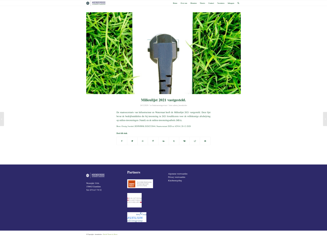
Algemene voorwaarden (177, 173)
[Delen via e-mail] (205, 141)
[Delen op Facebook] (122, 141)
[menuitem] (175, 3)
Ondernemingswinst (159, 105)
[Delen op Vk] (184, 141)
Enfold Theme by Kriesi (110, 234)
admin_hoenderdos (180, 105)
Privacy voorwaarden (176, 177)
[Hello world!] (2, 119)
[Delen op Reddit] (195, 141)
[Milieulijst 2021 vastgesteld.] (163, 53)
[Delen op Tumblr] (174, 141)
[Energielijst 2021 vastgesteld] (325, 119)
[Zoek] (238, 3)
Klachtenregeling (175, 180)
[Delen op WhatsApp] (143, 141)
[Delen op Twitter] (132, 141)
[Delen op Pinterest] (153, 141)
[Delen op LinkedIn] (163, 141)
